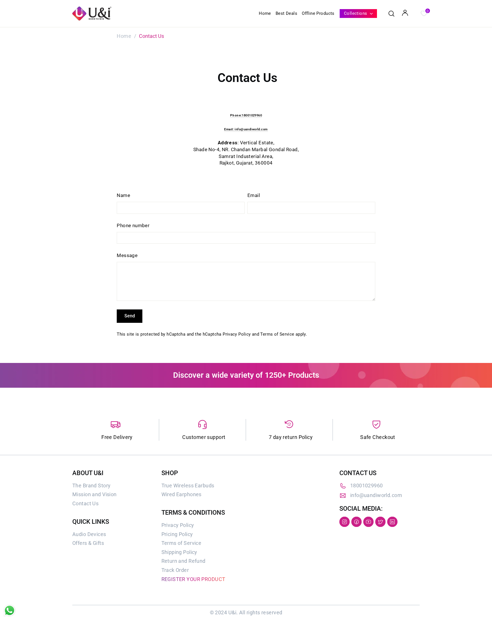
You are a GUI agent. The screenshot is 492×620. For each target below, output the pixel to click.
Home (265, 13)
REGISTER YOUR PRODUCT (193, 579)
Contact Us (85, 503)
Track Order (175, 570)
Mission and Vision (94, 494)
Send (129, 316)
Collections (356, 13)
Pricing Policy (177, 534)
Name (123, 195)
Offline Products (318, 13)
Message (127, 255)
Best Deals (286, 13)
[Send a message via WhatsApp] (9, 610)
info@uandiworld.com (376, 495)
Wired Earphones (181, 494)
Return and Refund (183, 561)
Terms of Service (277, 334)
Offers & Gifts (88, 543)
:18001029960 (246, 115)
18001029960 (366, 485)
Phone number (133, 225)
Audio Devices (89, 534)
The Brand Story (91, 485)
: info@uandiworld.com (246, 129)
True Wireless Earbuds (187, 485)
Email (253, 195)
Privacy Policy (237, 334)
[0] (424, 13)
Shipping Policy (179, 552)
